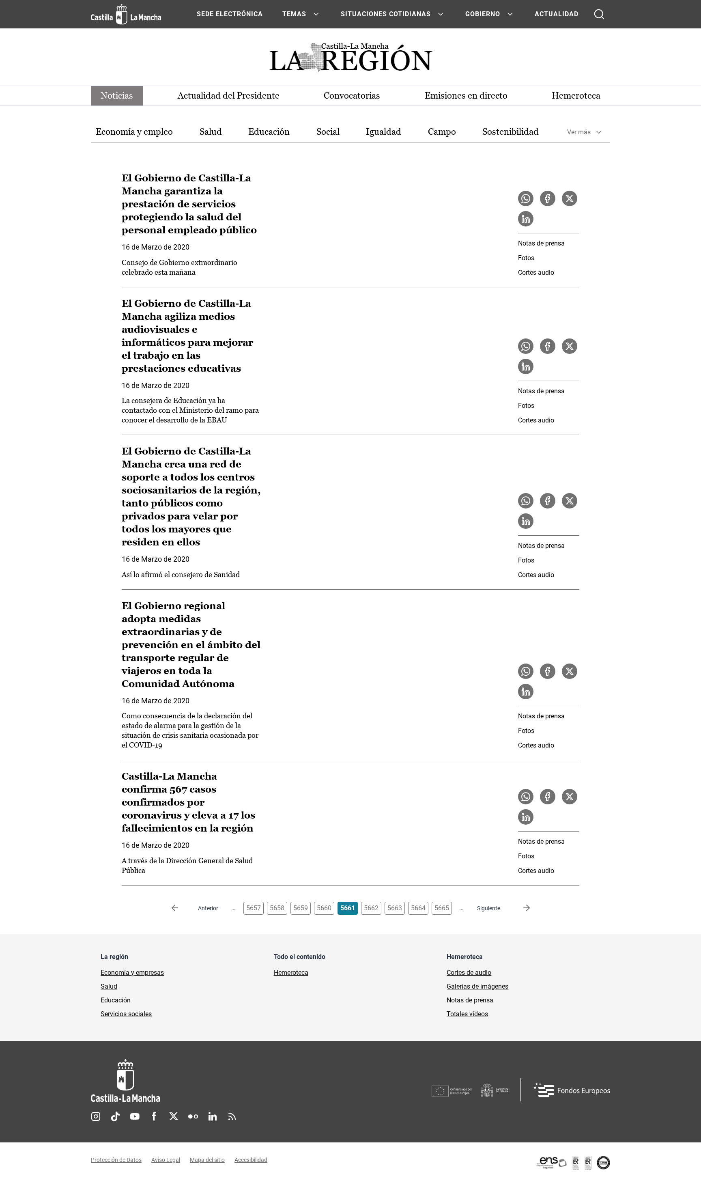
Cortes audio (536, 272)
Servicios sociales (126, 1014)
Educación (269, 132)
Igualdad (383, 132)
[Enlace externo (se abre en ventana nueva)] (572, 1162)
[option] (134, 132)
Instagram (95, 1116)
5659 (300, 908)
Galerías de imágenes (477, 986)
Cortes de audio (469, 972)
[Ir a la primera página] (181, 908)
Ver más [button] (579, 132)
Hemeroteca (576, 96)
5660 (324, 908)
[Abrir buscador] (599, 14)
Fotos (526, 258)
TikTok (115, 1116)
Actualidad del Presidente (229, 96)
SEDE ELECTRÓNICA (230, 14)
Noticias (117, 96)
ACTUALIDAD (556, 14)
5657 (253, 908)
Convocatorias (352, 96)
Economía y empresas (132, 972)
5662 (371, 908)
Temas (294, 14)
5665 (441, 908)
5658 (277, 908)
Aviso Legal (165, 1160)
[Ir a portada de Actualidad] (350, 60)
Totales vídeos (467, 1014)
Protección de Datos (116, 1160)
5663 (394, 908)
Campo (442, 132)
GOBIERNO (482, 14)
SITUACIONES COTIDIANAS (386, 14)
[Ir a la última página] (520, 908)
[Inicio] (201, 1080)
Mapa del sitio (207, 1160)
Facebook (154, 1116)
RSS (232, 1116)
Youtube (134, 1116)
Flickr (193, 1116)
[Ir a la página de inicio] (126, 14)
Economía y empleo (134, 132)
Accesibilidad (250, 1160)
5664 (418, 908)
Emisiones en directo (466, 96)
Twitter (173, 1116)
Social (328, 132)
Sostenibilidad (510, 132)
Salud (211, 132)
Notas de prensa (541, 243)
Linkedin (212, 1116)
